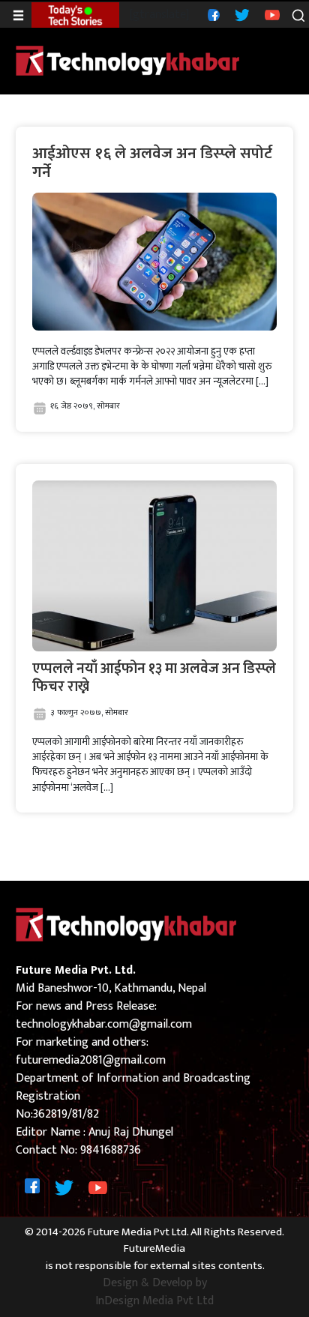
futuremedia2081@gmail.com (91, 1060)
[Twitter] (240, 14)
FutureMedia (154, 1249)
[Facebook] (212, 14)
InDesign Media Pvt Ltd (154, 1301)
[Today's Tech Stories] (75, 14)
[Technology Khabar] (128, 60)
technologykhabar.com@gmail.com (104, 1024)
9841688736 (110, 1150)
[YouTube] (270, 14)
